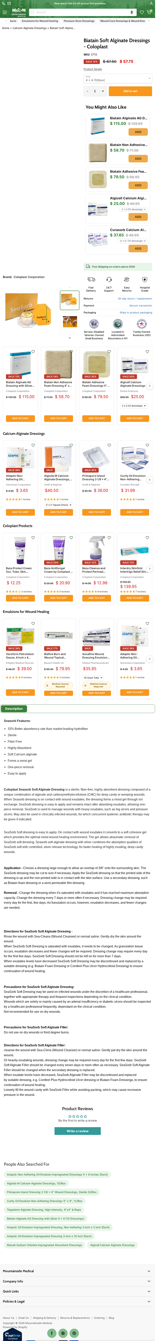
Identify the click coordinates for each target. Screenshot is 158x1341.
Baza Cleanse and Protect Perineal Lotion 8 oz (93, 571)
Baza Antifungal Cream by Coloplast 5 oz (58, 571)
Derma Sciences (129, 391)
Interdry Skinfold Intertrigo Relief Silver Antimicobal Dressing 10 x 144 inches (134, 573)
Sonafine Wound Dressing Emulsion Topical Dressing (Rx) (96, 657)
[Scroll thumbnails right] (70, 338)
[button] (132, 12)
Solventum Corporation (18, 484)
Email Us (23, 1317)
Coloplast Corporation (17, 391)
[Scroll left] (6, 21)
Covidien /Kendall (129, 484)
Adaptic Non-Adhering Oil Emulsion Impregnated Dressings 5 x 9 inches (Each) (57, 1174)
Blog (111, 1317)
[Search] (32, 12)
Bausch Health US (54, 662)
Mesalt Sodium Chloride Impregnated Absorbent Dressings (44, 1245)
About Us (8, 1317)
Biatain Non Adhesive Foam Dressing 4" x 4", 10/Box (58, 385)
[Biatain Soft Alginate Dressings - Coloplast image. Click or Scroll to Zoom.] (30, 312)
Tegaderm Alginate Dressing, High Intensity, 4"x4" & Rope (44, 1209)
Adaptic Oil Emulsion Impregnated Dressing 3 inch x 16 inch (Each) (49, 1236)
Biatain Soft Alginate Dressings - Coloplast (63, 28)
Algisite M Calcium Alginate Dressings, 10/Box (57, 479)
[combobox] (86, 12)
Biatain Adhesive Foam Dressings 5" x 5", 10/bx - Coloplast (95, 385)
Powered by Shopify (15, 1327)
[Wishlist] (142, 12)
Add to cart (20, 418)
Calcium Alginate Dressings (25, 20)
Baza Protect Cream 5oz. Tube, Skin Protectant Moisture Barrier (19, 573)
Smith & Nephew (53, 484)
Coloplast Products (60, 20)
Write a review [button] (78, 1131)
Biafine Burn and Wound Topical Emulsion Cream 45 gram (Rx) (57, 659)
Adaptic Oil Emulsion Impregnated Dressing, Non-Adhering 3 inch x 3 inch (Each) (58, 1227)
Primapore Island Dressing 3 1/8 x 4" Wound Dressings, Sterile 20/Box (94, 481)
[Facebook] (51, 1333)
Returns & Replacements (75, 1317)
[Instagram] (63, 1333)
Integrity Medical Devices (20, 662)
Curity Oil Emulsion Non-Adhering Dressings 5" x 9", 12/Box (133, 481)
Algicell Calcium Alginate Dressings (132, 383)
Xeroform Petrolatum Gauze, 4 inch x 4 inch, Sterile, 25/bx (20, 657)
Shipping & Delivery (44, 1317)
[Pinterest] (74, 1333)
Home (5, 28)
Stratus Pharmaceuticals (95, 662)
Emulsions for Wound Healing (96, 20)
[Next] (149, 385)
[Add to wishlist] (33, 351)
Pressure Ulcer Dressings (135, 20)
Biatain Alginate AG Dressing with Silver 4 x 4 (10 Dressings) (20, 385)
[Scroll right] (149, 21)
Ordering (99, 1317)
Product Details (93, 69)
